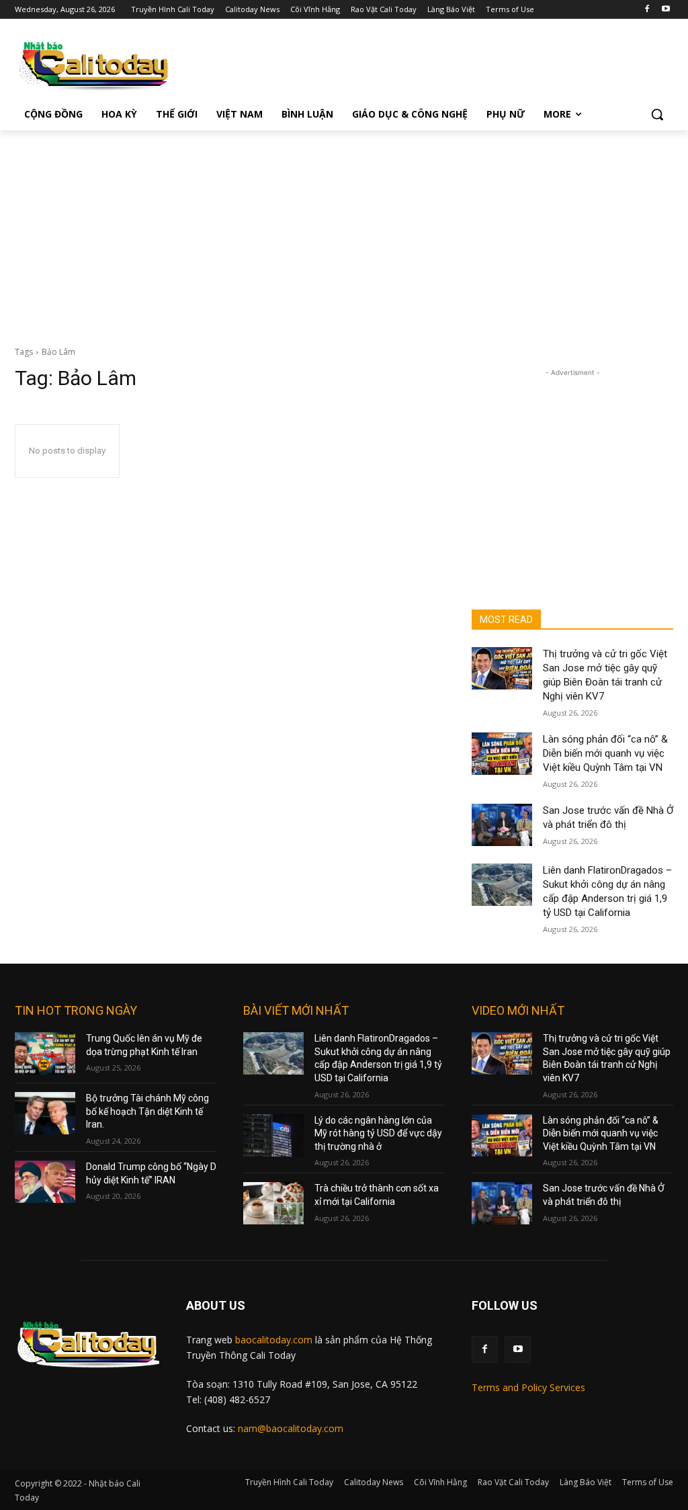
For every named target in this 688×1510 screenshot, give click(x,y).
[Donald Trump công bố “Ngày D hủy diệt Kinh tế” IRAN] (45, 1182)
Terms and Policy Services (528, 1387)
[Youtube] (665, 9)
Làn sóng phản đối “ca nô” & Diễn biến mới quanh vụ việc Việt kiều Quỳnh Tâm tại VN (605, 753)
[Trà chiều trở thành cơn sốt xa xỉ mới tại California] (273, 1203)
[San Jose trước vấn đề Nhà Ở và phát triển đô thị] (502, 825)
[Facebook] (646, 9)
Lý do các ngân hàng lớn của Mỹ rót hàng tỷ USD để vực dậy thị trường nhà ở (378, 1133)
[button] (657, 114)
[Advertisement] (344, 231)
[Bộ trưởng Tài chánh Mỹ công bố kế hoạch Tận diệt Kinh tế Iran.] (45, 1113)
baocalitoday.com (273, 1339)
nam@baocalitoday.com (290, 1428)
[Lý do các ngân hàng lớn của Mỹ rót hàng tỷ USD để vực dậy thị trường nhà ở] (273, 1135)
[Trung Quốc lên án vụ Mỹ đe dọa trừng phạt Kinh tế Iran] (45, 1053)
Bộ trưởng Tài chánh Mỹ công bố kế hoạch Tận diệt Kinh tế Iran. (147, 1111)
